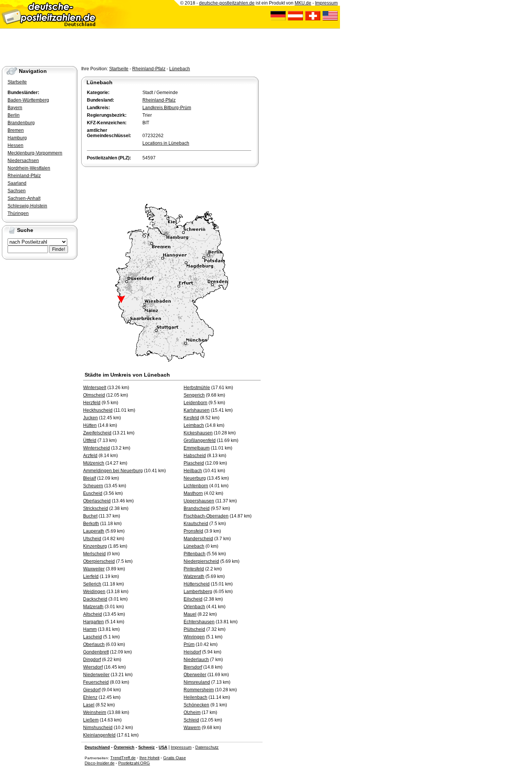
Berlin (14, 115)
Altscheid (92, 614)
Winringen (194, 637)
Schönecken (196, 705)
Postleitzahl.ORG (134, 763)
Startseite (118, 68)
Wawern (192, 727)
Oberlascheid (97, 501)
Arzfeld (90, 455)
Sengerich (194, 395)
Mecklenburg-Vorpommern (35, 153)
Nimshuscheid (98, 727)
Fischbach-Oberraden (206, 516)
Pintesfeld (194, 569)
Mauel (190, 614)
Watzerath (194, 576)
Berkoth (91, 523)
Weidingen (94, 591)
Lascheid (92, 637)
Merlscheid (94, 553)
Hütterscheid (197, 584)
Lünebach (179, 68)
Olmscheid (94, 395)
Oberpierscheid (99, 561)
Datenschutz (207, 747)
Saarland (17, 183)
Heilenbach (195, 697)
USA (163, 747)
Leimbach (194, 425)
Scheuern (93, 485)
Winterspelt (94, 387)
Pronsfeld (193, 531)
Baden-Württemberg (28, 100)
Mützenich (93, 463)
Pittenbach (194, 553)
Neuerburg (195, 478)
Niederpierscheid (201, 561)
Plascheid (194, 463)
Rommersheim (199, 689)
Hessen (15, 145)
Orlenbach (194, 606)
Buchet (90, 516)
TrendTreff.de (123, 758)
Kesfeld (191, 417)
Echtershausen (199, 621)
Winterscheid (96, 448)
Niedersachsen (23, 160)
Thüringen (18, 213)
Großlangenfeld (200, 440)
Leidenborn (195, 402)
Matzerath (93, 606)
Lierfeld (91, 576)
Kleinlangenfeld (99, 735)
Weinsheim (94, 712)
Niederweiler (96, 674)
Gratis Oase (174, 758)
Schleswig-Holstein (27, 206)
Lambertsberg (198, 591)
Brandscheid (197, 508)
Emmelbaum (197, 448)
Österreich (124, 747)
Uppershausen (199, 501)
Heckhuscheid (98, 410)
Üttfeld (89, 440)
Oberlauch (94, 644)
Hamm (90, 629)
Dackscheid (95, 599)
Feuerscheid (96, 682)
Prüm (189, 644)
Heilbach (193, 470)
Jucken (90, 417)
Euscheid (92, 493)
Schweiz (146, 747)
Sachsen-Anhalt (24, 198)
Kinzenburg (95, 546)
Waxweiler (94, 569)
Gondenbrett (96, 652)
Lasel (88, 705)
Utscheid (92, 538)
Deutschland (97, 747)
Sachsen (17, 190)
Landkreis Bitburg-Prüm (166, 107)
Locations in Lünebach (165, 143)
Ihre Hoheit (149, 758)
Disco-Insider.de (99, 763)
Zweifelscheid (97, 433)
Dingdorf (92, 659)
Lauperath (93, 531)
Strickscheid (95, 508)
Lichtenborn (196, 485)
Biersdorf (193, 667)
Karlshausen (197, 410)
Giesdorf (91, 689)
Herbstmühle (197, 387)
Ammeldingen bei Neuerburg (113, 470)
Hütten (90, 425)
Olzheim (192, 712)
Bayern (15, 107)
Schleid (191, 720)
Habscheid (195, 455)
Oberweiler (195, 674)
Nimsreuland (197, 682)
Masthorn (193, 493)
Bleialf (89, 478)
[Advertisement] (169, 183)
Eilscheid (193, 599)
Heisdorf (192, 652)
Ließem (91, 720)
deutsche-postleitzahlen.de (227, 3)
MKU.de (303, 3)
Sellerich (92, 584)
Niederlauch (196, 659)
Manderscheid (198, 538)
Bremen (16, 130)
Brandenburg (21, 122)
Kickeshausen (198, 433)
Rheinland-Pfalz (148, 68)
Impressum (181, 747)
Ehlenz (90, 697)
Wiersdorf (93, 667)
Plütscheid (194, 629)
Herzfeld (91, 402)
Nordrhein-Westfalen (29, 168)
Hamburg (17, 138)
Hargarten (93, 621)
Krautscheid (196, 523)
